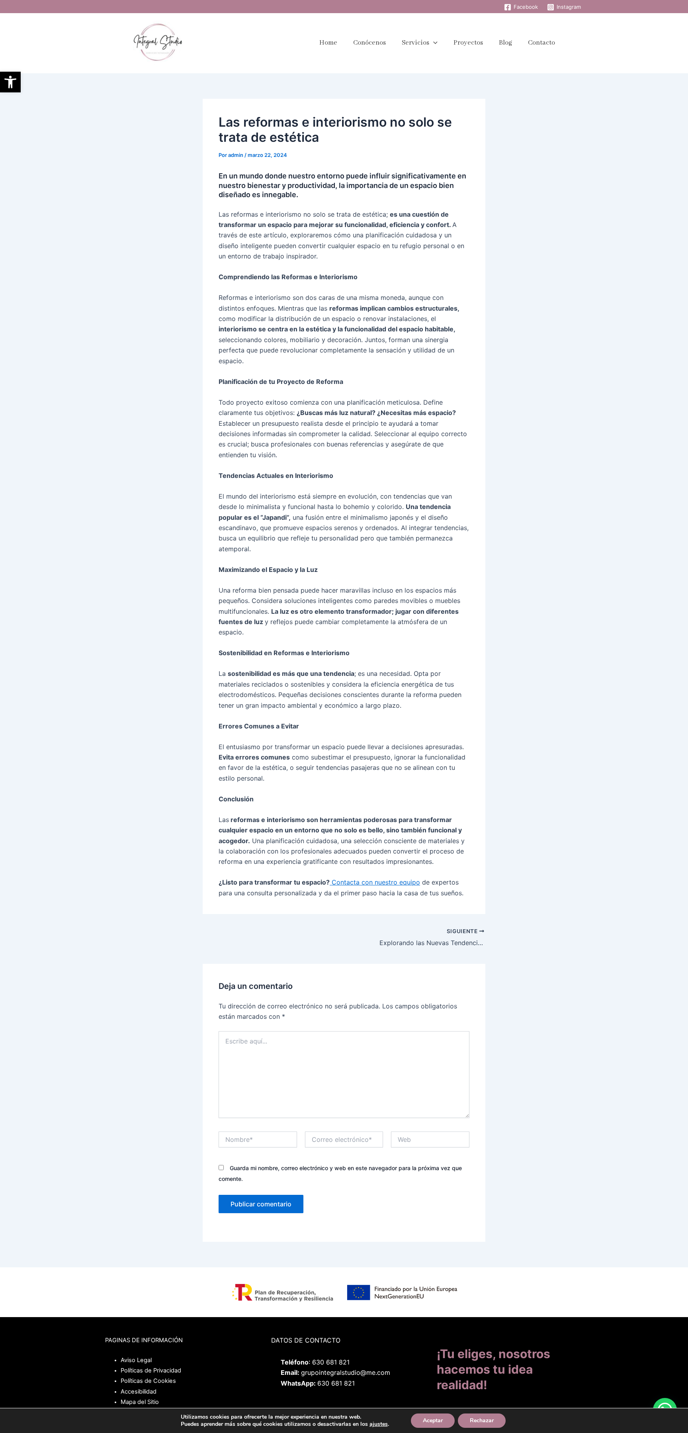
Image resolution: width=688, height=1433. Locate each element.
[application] (433, 43)
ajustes (378, 1424)
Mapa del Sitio (140, 1402)
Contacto (541, 43)
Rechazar (482, 1420)
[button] (10, 82)
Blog (505, 43)
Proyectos (468, 43)
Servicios (415, 43)
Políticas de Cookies (148, 1380)
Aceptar (433, 1420)
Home (328, 43)
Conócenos (369, 43)
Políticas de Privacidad (151, 1370)
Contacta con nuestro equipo (375, 882)
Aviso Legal (136, 1360)
